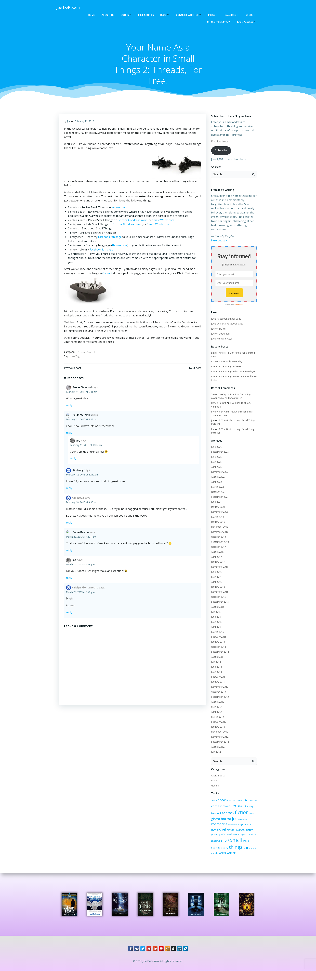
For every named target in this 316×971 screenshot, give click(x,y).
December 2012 (219, 731)
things (236, 847)
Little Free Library (218, 21)
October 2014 (218, 646)
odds (237, 830)
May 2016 (216, 576)
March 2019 (217, 516)
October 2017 (218, 546)
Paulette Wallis (82, 415)
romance (251, 834)
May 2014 (216, 671)
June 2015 (216, 616)
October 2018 (218, 536)
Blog (163, 14)
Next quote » (219, 240)
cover (226, 806)
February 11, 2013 (84, 121)
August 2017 (217, 551)
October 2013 (218, 691)
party (242, 829)
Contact (107, 273)
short (225, 840)
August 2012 (217, 746)
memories (219, 824)
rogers (243, 834)
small (236, 839)
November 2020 (219, 511)
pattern (249, 829)
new (213, 829)
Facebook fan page (110, 237)
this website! (119, 245)
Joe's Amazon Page (221, 338)
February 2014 (218, 676)
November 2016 (219, 566)
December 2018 (219, 526)
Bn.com (122, 220)
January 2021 (218, 506)
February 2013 (218, 721)
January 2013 (218, 726)
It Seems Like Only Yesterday (226, 361)
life (245, 819)
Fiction (81, 352)
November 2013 (219, 686)
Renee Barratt (218, 402)
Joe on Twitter (218, 328)
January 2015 (218, 641)
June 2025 (216, 456)
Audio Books (218, 775)
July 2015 (216, 611)
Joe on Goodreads (221, 333)
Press (211, 14)
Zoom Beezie (80, 532)
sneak (246, 840)
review (236, 834)
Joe (69, 121)
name (249, 824)
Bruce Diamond (82, 387)
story (224, 848)
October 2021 (218, 491)
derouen (238, 805)
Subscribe (221, 150)
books (229, 800)
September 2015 (220, 601)
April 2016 (216, 581)
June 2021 (216, 501)
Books (125, 14)
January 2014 (218, 681)
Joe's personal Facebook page (227, 323)
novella (230, 829)
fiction (242, 812)
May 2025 (216, 461)
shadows (215, 840)
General (90, 352)
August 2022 (217, 476)
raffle (223, 834)
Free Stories (146, 14)
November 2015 (219, 591)
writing (231, 853)
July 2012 (216, 751)
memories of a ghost (237, 824)
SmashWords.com (163, 220)
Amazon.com (119, 207)
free (251, 813)
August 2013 (217, 701)
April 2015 (216, 626)
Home (91, 14)
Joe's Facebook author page (226, 318)
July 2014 (216, 661)
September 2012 (220, 741)
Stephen (215, 411)
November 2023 (219, 471)
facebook (216, 813)
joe (234, 818)
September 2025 (220, 451)
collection (248, 800)
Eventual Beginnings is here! (226, 366)
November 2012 (219, 736)
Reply (69, 405)
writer (222, 853)
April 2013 (216, 711)
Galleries (230, 14)
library (241, 819)
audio (214, 800)
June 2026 (216, 446)
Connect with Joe (187, 14)
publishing (215, 834)
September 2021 (220, 496)
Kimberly (78, 470)
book (221, 799)
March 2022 (217, 486)
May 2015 (216, 621)
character (237, 800)
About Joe (108, 14)
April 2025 (216, 466)
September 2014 (220, 651)
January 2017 (218, 561)
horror (226, 819)
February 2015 (218, 636)
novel (221, 829)
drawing (250, 806)
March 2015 (217, 631)
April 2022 (216, 481)
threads (249, 847)
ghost (215, 819)
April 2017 (216, 556)
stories (215, 848)
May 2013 (216, 706)
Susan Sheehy (218, 394)
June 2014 (216, 666)
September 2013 (220, 696)
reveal (229, 834)
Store (249, 14)
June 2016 (216, 571)
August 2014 (217, 656)
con (255, 800)
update (214, 852)
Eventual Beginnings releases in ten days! (233, 371)
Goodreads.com (137, 220)
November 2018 (219, 531)
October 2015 (218, 596)
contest (216, 806)
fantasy (228, 812)
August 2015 (217, 606)
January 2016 (218, 586)
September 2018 (220, 541)
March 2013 (217, 716)
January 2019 (218, 521)
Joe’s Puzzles (245, 21)
